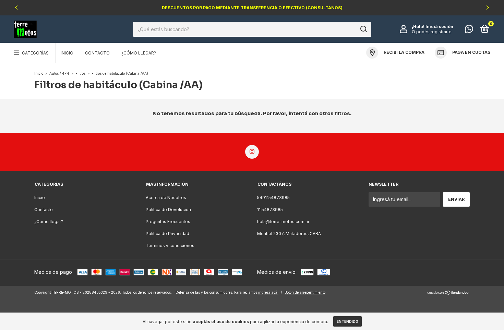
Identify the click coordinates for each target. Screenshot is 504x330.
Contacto (97, 53)
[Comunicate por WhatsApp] (469, 30)
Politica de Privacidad (167, 233)
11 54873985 (270, 209)
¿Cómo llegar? (138, 53)
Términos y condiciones (170, 245)
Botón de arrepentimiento (305, 292)
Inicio (67, 53)
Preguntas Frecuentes (168, 221)
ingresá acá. (268, 292)
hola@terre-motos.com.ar (283, 221)
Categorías (35, 53)
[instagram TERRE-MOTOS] (252, 152)
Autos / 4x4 (59, 73)
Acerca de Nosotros (166, 197)
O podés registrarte (432, 31)
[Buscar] (363, 29)
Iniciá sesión (439, 26)
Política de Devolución (168, 209)
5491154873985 (273, 197)
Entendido (347, 321)
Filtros (80, 73)
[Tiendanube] (448, 293)
